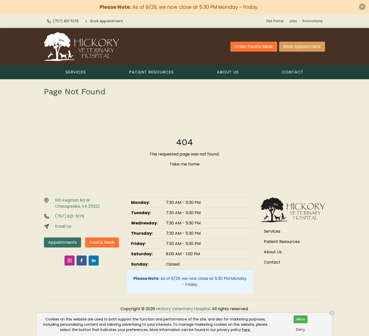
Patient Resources (151, 72)
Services (76, 72)
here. (246, 329)
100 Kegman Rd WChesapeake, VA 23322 (77, 203)
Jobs (293, 21)
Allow (300, 319)
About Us (228, 72)
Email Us (63, 226)
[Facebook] (82, 261)
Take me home (185, 164)
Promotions (312, 21)
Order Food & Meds (254, 46)
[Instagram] (70, 261)
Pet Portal (275, 21)
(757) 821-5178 (69, 216)
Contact (292, 72)
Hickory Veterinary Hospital (183, 309)
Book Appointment (302, 46)
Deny (300, 329)
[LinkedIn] (94, 261)
